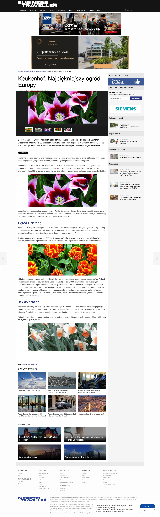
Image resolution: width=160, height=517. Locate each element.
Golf (40, 482)
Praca (91, 10)
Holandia (27, 364)
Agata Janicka (29, 90)
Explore (52, 10)
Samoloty (84, 473)
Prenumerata (107, 478)
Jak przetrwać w (65, 478)
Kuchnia (41, 478)
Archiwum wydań (108, 475)
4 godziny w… (81, 10)
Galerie (62, 490)
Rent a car (85, 480)
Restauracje (85, 478)
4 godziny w (63, 475)
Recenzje (33, 10)
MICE (98, 10)
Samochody (42, 486)
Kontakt (105, 482)
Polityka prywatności (109, 484)
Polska (20, 473)
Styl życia (32, 71)
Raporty (43, 10)
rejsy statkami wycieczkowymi (77, 508)
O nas (104, 480)
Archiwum (61, 10)
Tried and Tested (91, 504)
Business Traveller (23, 71)
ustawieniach (119, 511)
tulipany (34, 364)
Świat (19, 475)
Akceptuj (147, 506)
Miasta (71, 10)
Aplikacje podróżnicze (66, 482)
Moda (41, 475)
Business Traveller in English (111, 473)
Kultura (41, 484)
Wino (40, 480)
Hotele (84, 475)
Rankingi (20, 484)
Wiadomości (22, 10)
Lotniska (62, 480)
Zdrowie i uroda (41, 71)
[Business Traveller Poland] (37, 4)
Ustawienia (147, 511)
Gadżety (84, 482)
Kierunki (62, 488)
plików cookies (85, 501)
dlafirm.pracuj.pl (44, 488)
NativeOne (62, 419)
